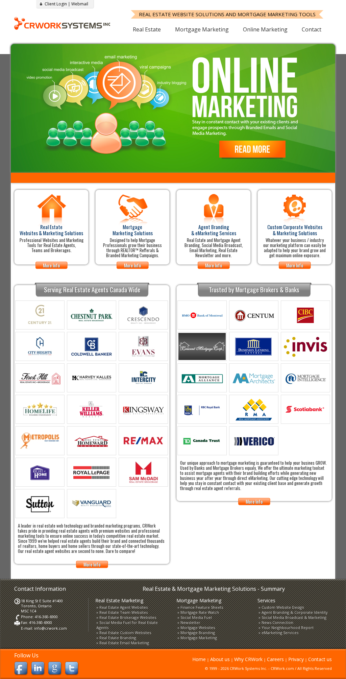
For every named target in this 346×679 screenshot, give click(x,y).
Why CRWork (248, 659)
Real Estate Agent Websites (123, 607)
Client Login (56, 4)
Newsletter (190, 622)
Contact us (320, 659)
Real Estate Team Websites (123, 612)
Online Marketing (265, 29)
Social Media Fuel (196, 617)
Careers (275, 659)
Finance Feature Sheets (201, 607)
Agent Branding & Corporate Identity (295, 612)
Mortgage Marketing (202, 29)
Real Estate (147, 29)
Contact (311, 29)
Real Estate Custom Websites (125, 632)
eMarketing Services (280, 632)
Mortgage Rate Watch (199, 612)
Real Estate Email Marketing (124, 642)
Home (199, 659)
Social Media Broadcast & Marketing (294, 617)
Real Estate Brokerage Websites (127, 617)
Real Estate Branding (117, 637)
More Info (51, 265)
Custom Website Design (283, 607)
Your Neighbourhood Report (288, 627)
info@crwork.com (50, 628)
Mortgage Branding (197, 632)
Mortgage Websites (197, 627)
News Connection (277, 622)
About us (220, 659)
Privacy (296, 659)
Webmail (79, 4)
